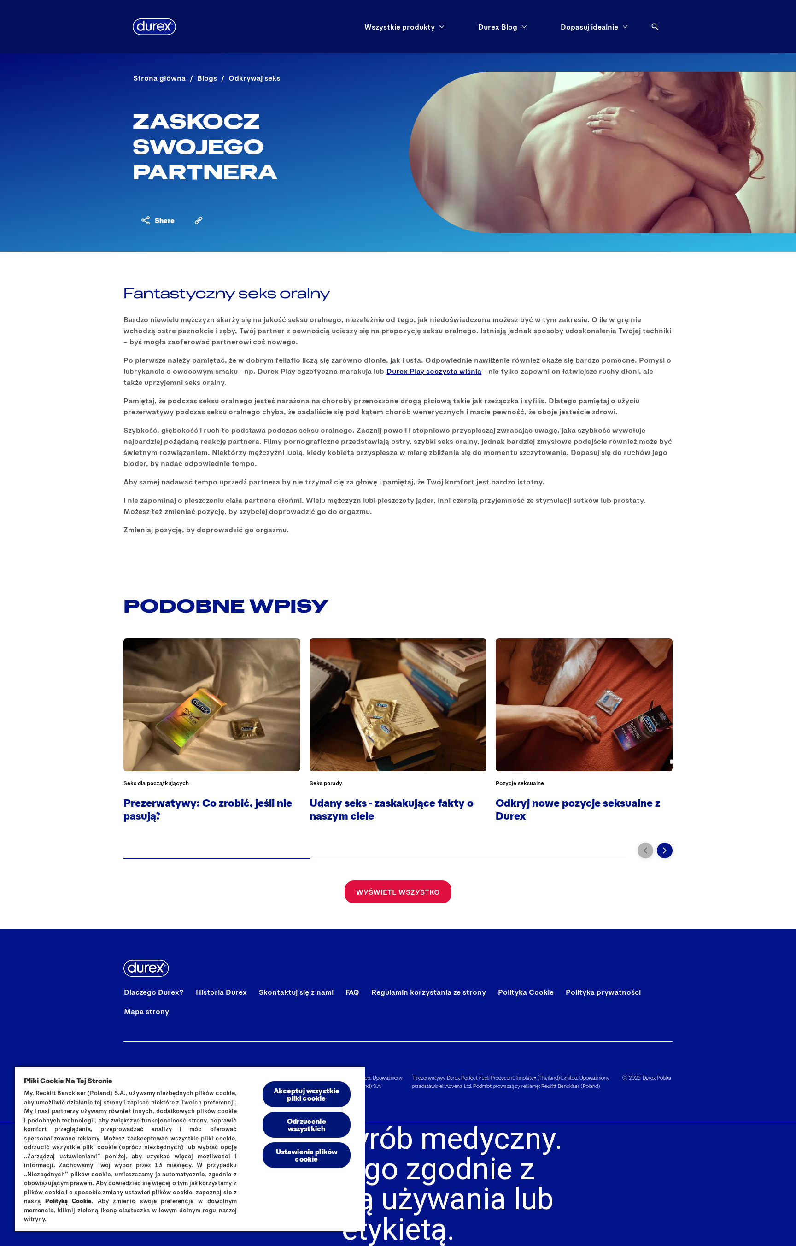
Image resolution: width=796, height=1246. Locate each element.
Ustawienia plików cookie (307, 1155)
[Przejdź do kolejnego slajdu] (665, 850)
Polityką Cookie (68, 1201)
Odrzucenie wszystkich (306, 1124)
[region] (190, 1148)
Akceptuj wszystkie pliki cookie (307, 1094)
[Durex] (154, 26)
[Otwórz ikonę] (655, 26)
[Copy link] (198, 220)
